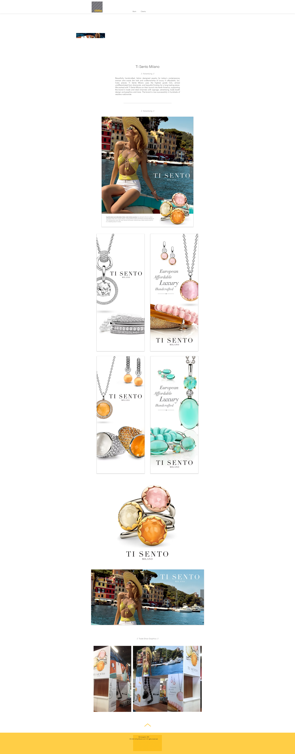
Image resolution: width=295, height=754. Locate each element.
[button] (147, 597)
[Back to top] (147, 725)
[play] (198, 571)
